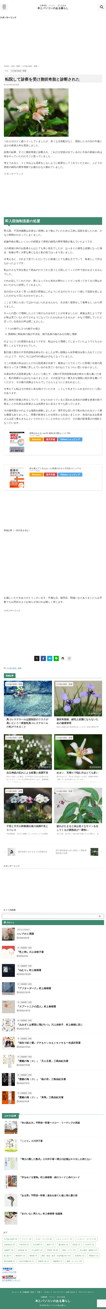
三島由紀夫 (9, 1245)
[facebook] (43, 658)
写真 (38, 1292)
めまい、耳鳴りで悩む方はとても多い (77, 772)
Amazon (36, 439)
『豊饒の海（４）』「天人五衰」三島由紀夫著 (42, 1060)
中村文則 (24, 1245)
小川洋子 (89, 1245)
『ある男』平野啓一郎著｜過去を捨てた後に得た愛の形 (48, 1195)
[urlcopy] (69, 658)
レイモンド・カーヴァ (86, 1239)
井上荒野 (37, 1245)
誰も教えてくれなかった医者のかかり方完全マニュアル (55, 468)
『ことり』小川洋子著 (31, 1141)
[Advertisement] (53, 40)
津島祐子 (93, 1256)
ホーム (14, 1292)
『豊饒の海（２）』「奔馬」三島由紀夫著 (40, 1097)
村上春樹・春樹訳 (88, 1250)
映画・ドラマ (69, 1250)
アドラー (26, 1239)
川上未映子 (37, 1250)
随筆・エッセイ (74, 1261)
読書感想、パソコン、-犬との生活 (53, 1297)
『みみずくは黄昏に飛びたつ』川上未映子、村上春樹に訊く (50, 1024)
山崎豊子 (8, 1250)
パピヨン (47, 1292)
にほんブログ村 (9, 1272)
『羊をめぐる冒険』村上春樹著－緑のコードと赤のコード (49, 1177)
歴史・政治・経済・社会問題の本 (56, 1256)
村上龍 (7, 1256)
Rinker (38, 435)
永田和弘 (80, 1256)
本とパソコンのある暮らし (53, 8)
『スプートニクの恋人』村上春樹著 (36, 1006)
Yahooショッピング (70, 439)
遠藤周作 (57, 1261)
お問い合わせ (70, 1292)
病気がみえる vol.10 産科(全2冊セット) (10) (49, 433)
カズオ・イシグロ (44, 1239)
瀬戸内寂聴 (9, 1261)
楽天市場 (50, 439)
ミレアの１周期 (25, 933)
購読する (10, 922)
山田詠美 (22, 1250)
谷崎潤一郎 (43, 1261)
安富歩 (76, 1245)
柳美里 (33, 1256)
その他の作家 (10, 1239)
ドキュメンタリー (64, 1239)
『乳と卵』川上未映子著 (30, 951)
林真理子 (20, 1256)
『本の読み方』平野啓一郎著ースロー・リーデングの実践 (49, 1122)
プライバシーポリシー (86, 1292)
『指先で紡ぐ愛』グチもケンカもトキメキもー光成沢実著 (49, 1042)
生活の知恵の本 (26, 1261)
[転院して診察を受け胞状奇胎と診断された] (49, 658)
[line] (56, 658)
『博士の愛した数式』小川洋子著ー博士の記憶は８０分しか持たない (55, 1159)
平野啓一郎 (52, 1250)
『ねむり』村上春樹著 (29, 970)
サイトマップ (58, 1292)
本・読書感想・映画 (27, 1292)
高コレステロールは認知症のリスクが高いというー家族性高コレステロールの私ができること (27, 723)
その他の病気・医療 (13, 668)
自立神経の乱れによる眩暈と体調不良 (27, 772)
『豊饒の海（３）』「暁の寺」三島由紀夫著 (41, 1079)
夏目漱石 (63, 1245)
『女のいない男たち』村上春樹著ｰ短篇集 (40, 1213)
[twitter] (36, 658)
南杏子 (50, 1245)
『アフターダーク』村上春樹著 (34, 988)
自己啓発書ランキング (11, 1280)
